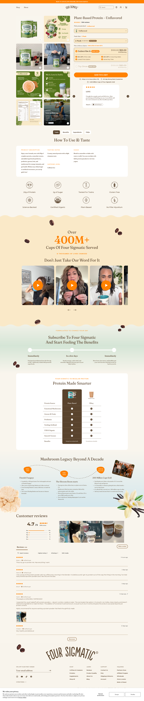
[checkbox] (65, 553)
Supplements (74, 676)
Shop (18, 7)
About (26, 7)
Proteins (72, 673)
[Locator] (116, 7)
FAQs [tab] (88, 132)
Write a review (122, 546)
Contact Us (104, 670)
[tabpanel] (72, 157)
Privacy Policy (22, 697)
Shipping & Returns (107, 676)
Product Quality (92, 673)
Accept (117, 694)
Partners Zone (121, 670)
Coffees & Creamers (76, 670)
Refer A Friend (121, 682)
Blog (88, 679)
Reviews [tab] (22, 547)
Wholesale (120, 676)
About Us (89, 676)
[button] (101, 55)
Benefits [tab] (66, 132)
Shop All (72, 679)
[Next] (128, 96)
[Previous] (74, 96)
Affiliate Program (122, 673)
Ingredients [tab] (77, 132)
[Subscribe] (48, 670)
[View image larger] (40, 40)
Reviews (89, 670)
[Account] (120, 7)
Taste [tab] (56, 132)
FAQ (102, 673)
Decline (133, 694)
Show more (72, 639)
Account (103, 679)
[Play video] (38, 285)
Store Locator (121, 679)
